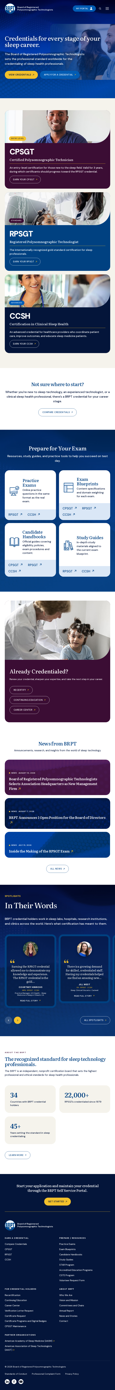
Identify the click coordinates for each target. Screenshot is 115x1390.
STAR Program (66, 1264)
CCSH (32, 515)
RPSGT (13, 515)
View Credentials (20, 74)
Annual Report (66, 1310)
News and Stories (68, 1316)
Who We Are (65, 1295)
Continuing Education (28, 700)
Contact (63, 1321)
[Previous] (8, 1020)
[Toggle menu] (107, 9)
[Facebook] (14, 1381)
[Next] (17, 1020)
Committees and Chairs (71, 1305)
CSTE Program (66, 1275)
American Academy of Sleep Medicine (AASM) (28, 1340)
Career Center (23, 709)
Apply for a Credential (58, 74)
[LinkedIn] (7, 1381)
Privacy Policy (72, 1374)
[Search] (100, 8)
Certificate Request (15, 1316)
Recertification (12, 1295)
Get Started (56, 1201)
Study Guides (66, 1259)
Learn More (16, 1155)
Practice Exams (67, 1244)
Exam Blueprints (67, 1249)
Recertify (20, 689)
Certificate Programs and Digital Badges (26, 1321)
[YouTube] (21, 1381)
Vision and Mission (68, 1300)
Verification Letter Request (19, 1310)
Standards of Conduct (16, 1374)
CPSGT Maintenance (15, 1326)
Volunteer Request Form (72, 1280)
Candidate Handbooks (70, 1254)
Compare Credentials (56, 412)
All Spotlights (93, 1020)
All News (56, 868)
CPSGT (68, 508)
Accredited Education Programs (76, 1270)
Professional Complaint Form (46, 1374)
